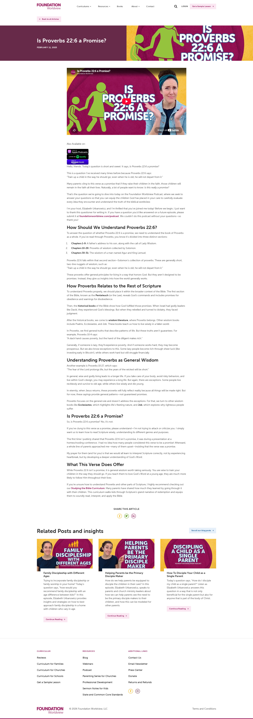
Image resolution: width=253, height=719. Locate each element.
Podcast (87, 670)
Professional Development (97, 682)
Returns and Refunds (140, 682)
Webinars (88, 663)
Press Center (135, 670)
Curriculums (83, 6)
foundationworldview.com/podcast (99, 216)
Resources (103, 6)
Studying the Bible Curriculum (88, 488)
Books (120, 6)
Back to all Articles (50, 19)
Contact (150, 6)
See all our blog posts (201, 530)
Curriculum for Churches (51, 670)
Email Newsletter (138, 663)
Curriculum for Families (50, 663)
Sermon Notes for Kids (95, 688)
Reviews (41, 657)
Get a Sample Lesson (201, 6)
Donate (132, 676)
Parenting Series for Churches (99, 676)
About (135, 6)
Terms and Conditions (204, 708)
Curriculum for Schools (50, 676)
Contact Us (134, 657)
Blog (85, 657)
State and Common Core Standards (103, 694)
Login (184, 6)
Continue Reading (54, 619)
